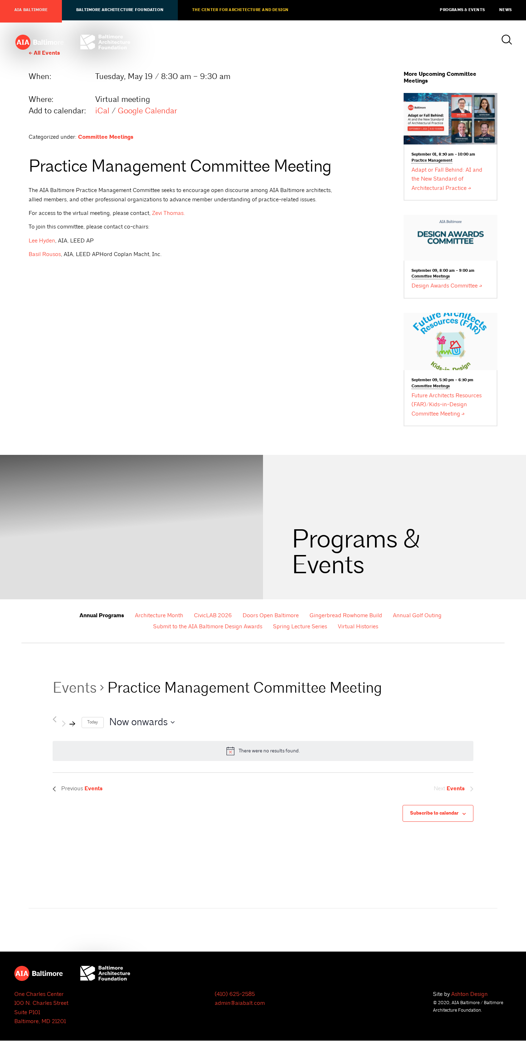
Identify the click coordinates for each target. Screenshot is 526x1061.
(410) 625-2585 (235, 994)
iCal (102, 110)
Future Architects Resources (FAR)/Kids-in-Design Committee (446, 404)
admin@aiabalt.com (240, 1003)
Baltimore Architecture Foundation (120, 10)
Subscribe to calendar (434, 813)
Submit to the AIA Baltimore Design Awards (207, 626)
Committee (430, 276)
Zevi (168, 213)
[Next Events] (69, 722)
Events (75, 687)
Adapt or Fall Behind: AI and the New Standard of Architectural (446, 179)
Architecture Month (159, 615)
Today (92, 722)
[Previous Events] (55, 719)
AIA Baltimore (31, 10)
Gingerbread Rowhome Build (346, 615)
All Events (47, 53)
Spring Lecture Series (300, 626)
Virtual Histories (358, 626)
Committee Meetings (105, 137)
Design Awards (444, 285)
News (505, 10)
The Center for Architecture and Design (240, 10)
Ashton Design (469, 994)
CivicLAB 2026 (213, 615)
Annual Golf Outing (417, 615)
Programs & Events (462, 10)
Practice (431, 160)
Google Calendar (147, 110)
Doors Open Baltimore (271, 615)
